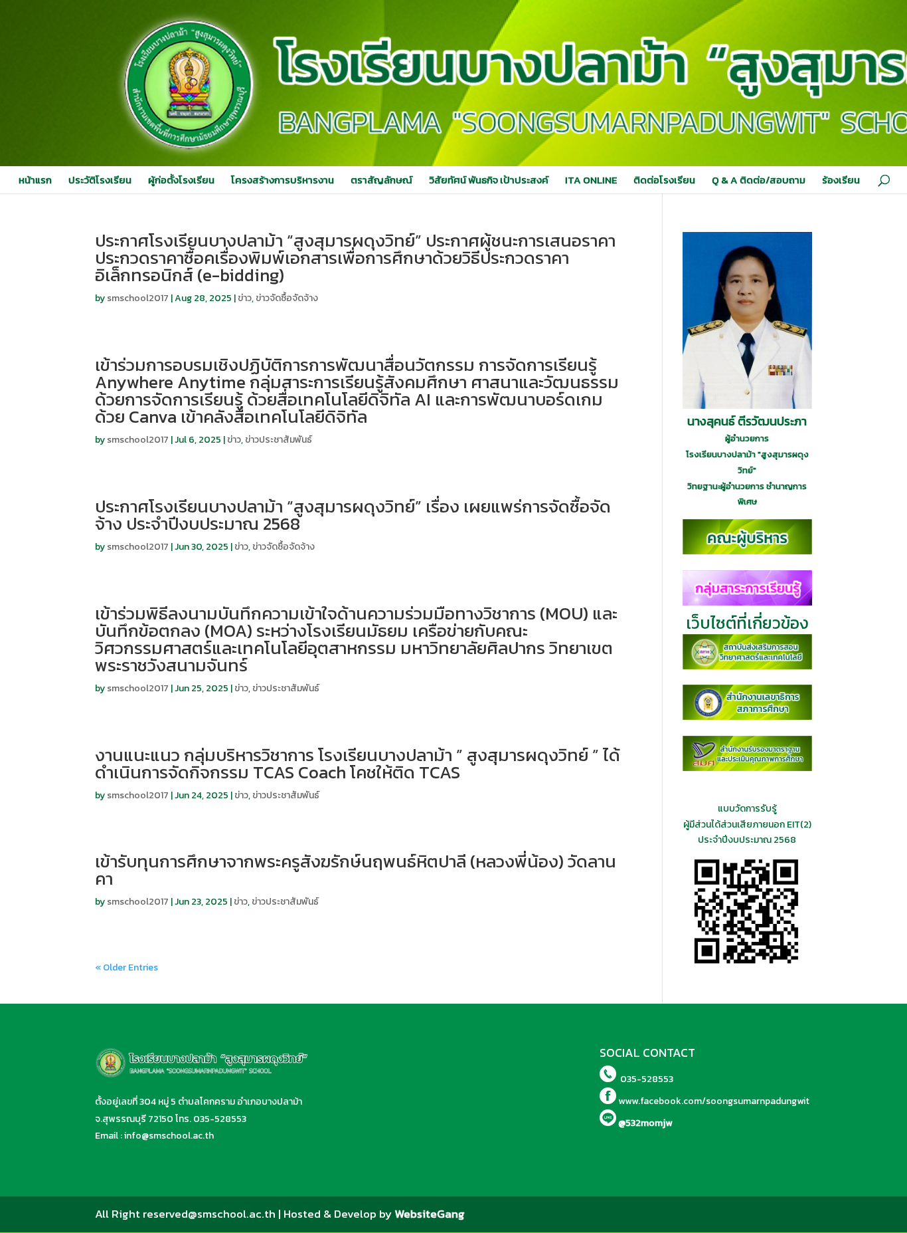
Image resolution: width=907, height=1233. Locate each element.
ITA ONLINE (591, 180)
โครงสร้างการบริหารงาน (282, 180)
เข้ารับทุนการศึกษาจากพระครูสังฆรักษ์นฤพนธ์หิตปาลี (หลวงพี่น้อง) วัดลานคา (355, 869)
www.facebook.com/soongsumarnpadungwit (713, 1101)
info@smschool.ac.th (169, 1136)
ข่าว (245, 298)
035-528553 (219, 1119)
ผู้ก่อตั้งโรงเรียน (181, 180)
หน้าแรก (35, 180)
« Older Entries (126, 967)
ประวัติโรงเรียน (99, 180)
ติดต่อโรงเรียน (664, 180)
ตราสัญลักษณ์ (381, 180)
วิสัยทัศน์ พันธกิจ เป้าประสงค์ (488, 180)
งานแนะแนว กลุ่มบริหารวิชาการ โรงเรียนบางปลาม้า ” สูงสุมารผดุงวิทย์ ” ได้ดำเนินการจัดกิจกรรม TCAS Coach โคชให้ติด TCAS (357, 763)
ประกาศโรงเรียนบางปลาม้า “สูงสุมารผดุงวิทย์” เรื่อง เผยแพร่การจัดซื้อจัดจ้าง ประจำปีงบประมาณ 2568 (353, 514)
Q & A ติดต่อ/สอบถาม (758, 180)
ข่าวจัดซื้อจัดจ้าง (287, 298)
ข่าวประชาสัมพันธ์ (278, 440)
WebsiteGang (429, 1213)
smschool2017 (138, 298)
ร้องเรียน (841, 180)
